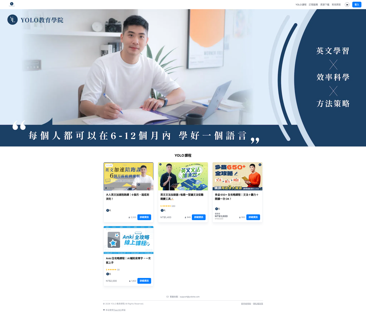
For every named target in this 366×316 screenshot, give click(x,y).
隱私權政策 (258, 303)
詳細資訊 (144, 217)
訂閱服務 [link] (313, 4)
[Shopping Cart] (347, 4)
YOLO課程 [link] (301, 4)
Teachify (118, 310)
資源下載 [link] (324, 4)
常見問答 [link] (336, 4)
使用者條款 (246, 303)
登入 (357, 4)
